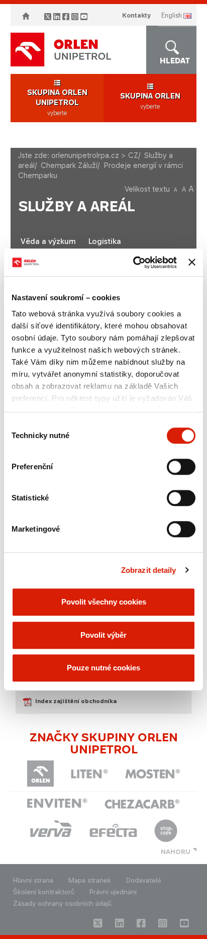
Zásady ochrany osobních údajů (62, 903)
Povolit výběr (103, 635)
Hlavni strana (33, 880)
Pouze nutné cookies (103, 667)
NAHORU (175, 852)
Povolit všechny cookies (103, 601)
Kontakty (136, 15)
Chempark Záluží (69, 165)
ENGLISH (171, 15)
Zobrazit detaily (148, 570)
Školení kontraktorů (43, 892)
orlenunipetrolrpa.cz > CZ (94, 155)
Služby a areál (76, 206)
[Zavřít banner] (191, 262)
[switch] (181, 467)
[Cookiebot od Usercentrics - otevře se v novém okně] (134, 262)
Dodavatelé (143, 880)
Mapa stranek (89, 880)
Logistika (104, 241)
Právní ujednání (113, 892)
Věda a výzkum (48, 241)
